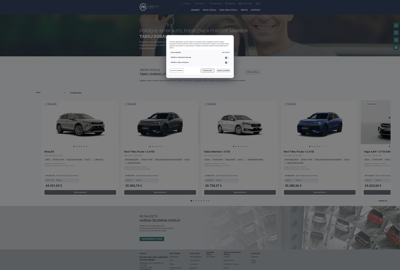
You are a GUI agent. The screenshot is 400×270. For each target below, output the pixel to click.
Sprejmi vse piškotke (223, 70)
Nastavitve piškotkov (176, 70)
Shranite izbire (207, 70)
